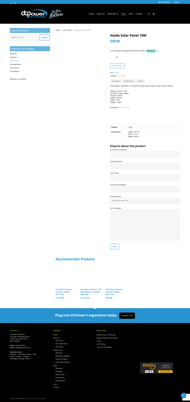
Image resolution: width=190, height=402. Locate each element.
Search (44, 37)
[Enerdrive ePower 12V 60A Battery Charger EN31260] (91, 275)
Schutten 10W (124, 107)
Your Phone (114, 173)
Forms (99, 341)
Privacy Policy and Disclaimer (36, 398)
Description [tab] (116, 81)
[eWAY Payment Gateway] (156, 374)
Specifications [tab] (129, 81)
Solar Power (14, 61)
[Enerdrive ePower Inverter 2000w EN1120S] (67, 275)
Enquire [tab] (140, 81)
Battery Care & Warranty (106, 335)
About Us (56, 338)
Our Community (61, 343)
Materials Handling (63, 356)
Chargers (13, 57)
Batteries (13, 53)
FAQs (55, 384)
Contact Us (127, 316)
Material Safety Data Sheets (107, 338)
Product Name (115, 196)
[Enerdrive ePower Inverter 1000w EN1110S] (116, 275)
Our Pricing (101, 344)
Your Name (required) (118, 150)
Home (58, 30)
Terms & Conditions (104, 347)
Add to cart (117, 66)
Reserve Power (62, 359)
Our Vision (59, 347)
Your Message (115, 208)
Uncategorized (15, 64)
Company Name (116, 161)
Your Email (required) (118, 185)
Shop (55, 366)
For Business (15, 71)
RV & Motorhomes (63, 362)
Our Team (59, 340)
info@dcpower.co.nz (23, 347)
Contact (56, 387)
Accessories (14, 68)
